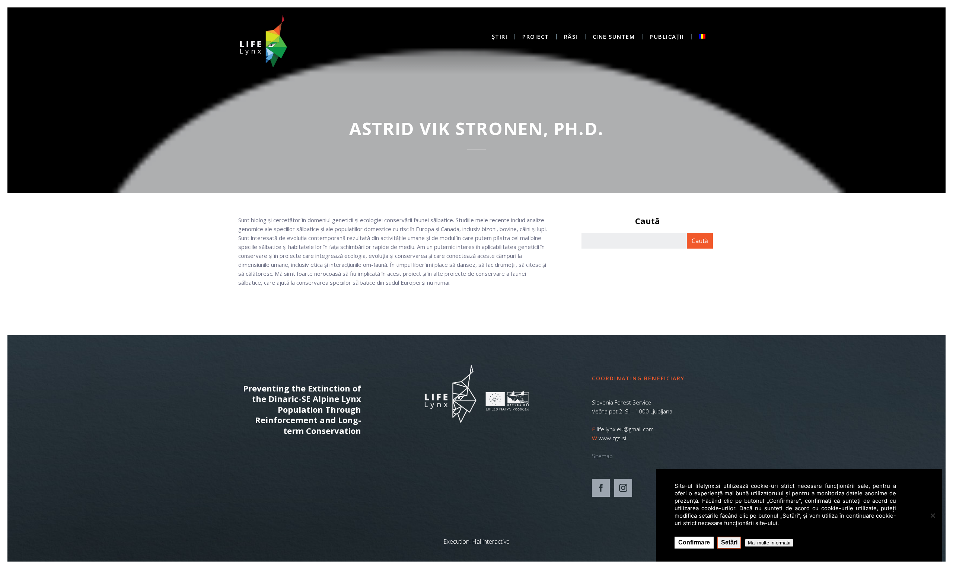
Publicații (667, 37)
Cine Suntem (614, 37)
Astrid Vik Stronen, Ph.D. (476, 128)
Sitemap (602, 456)
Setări (729, 542)
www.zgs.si (612, 438)
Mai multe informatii (769, 543)
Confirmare (694, 542)
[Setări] (932, 515)
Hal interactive (491, 541)
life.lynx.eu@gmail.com (625, 429)
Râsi (571, 37)
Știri (500, 37)
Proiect (535, 37)
